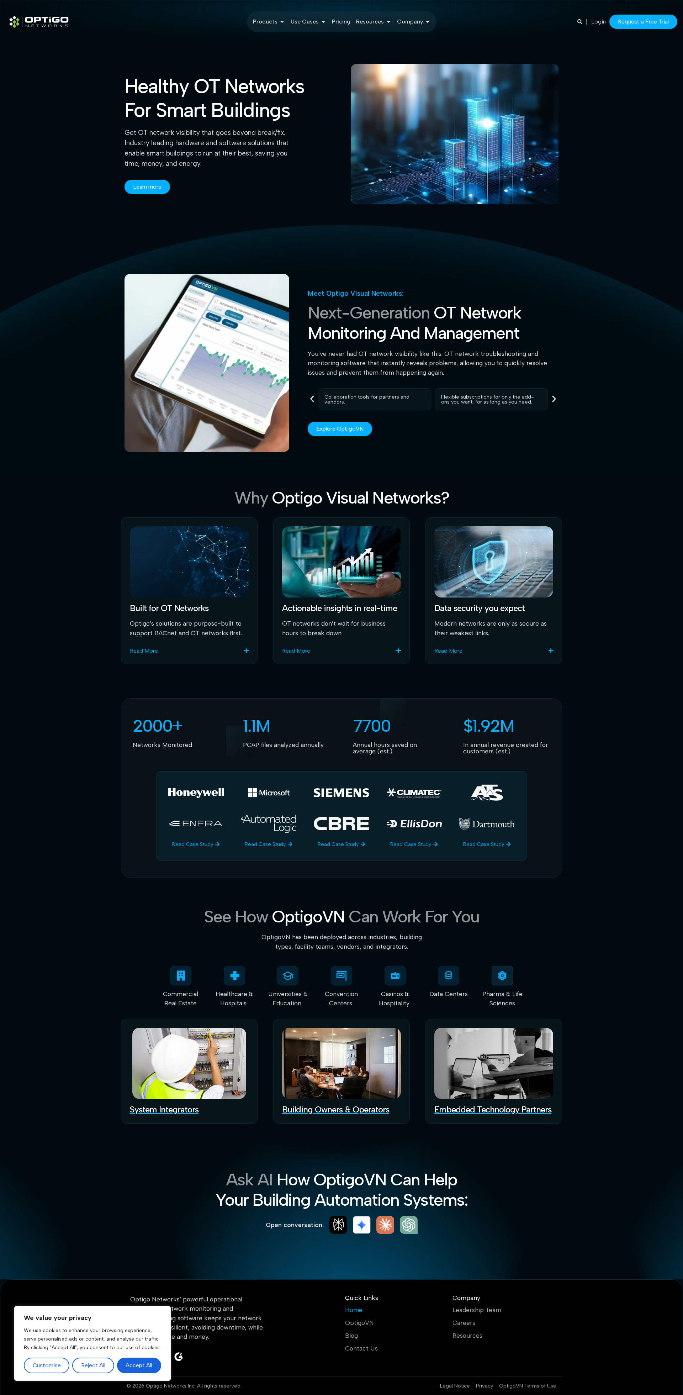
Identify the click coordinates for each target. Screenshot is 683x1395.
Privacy (484, 1386)
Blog (351, 1335)
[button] (312, 398)
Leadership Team (476, 1310)
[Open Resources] (388, 21)
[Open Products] (282, 21)
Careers (463, 1322)
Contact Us (361, 1348)
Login (598, 21)
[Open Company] (427, 21)
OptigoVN (359, 1322)
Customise (47, 1365)
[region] (92, 1343)
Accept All (139, 1365)
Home (353, 1310)
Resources (467, 1335)
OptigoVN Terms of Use (527, 1386)
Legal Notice (455, 1386)
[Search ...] (579, 21)
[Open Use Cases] (323, 21)
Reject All (93, 1365)
